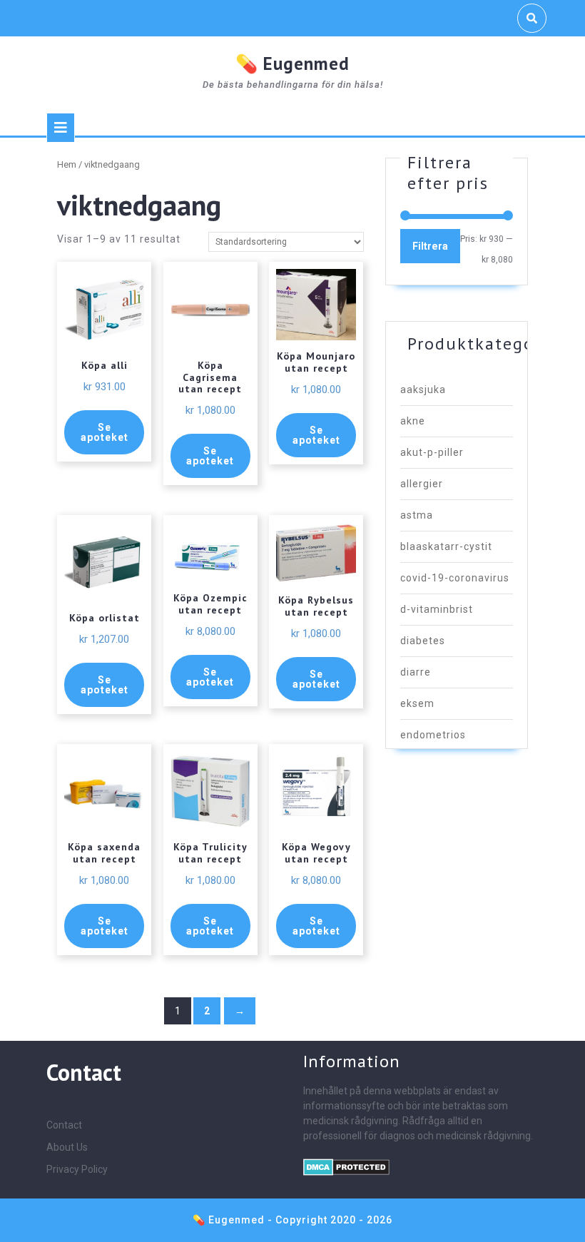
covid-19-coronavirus (454, 578)
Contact (64, 1125)
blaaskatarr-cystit (446, 546)
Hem (66, 164)
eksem (417, 703)
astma (416, 515)
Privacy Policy (77, 1169)
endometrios (433, 734)
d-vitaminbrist (436, 609)
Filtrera (430, 246)
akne (412, 421)
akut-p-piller (432, 452)
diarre (415, 672)
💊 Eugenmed (292, 63)
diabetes (422, 640)
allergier (421, 483)
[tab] (60, 128)
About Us (67, 1147)
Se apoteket (104, 432)
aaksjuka (423, 389)
